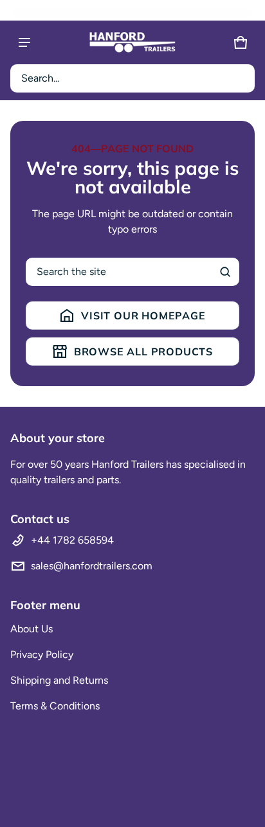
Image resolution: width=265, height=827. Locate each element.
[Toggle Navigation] (24, 42)
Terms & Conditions (55, 706)
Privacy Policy (41, 654)
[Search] (225, 272)
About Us (31, 629)
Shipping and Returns (59, 680)
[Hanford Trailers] (132, 42)
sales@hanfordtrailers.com (91, 566)
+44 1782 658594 (72, 540)
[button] (132, 78)
